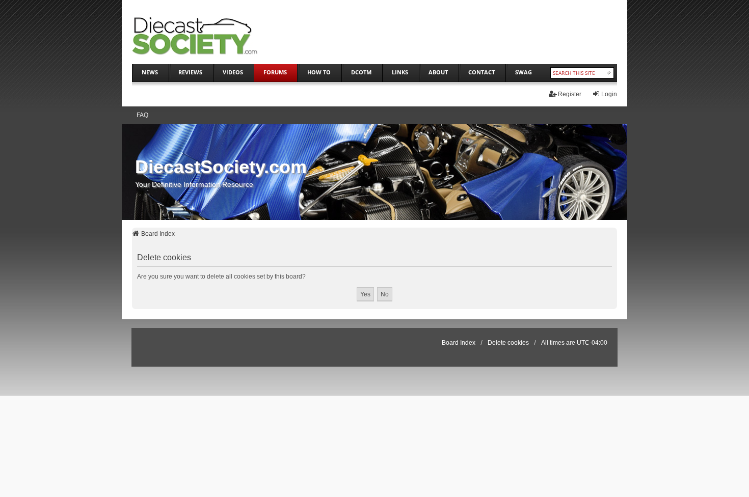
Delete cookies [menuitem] (508, 342)
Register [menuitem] (569, 94)
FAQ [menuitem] (142, 115)
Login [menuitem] (609, 94)
